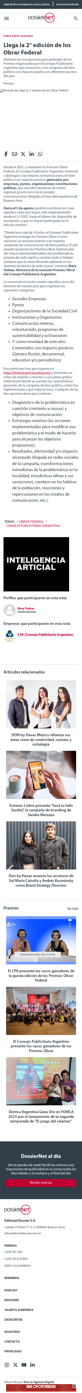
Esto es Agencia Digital (39, 1382)
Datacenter (13, 1320)
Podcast (11, 1290)
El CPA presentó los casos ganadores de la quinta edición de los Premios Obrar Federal (41, 976)
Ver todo (73, 908)
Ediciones (11, 1300)
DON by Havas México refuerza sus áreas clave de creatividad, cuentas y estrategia (41, 740)
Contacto (12, 1341)
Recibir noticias (41, 1183)
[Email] (14, 155)
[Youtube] (23, 1366)
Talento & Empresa (18, 1310)
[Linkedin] (31, 155)
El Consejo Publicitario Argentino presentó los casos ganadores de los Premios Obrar (41, 1046)
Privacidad (12, 1351)
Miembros (11, 1278)
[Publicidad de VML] (36, 590)
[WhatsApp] (40, 155)
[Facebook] (6, 155)
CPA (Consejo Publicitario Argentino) (45, 635)
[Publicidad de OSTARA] (41, 1391)
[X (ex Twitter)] (23, 155)
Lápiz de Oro (13, 1252)
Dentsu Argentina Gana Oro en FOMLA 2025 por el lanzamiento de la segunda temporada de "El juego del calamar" (41, 1117)
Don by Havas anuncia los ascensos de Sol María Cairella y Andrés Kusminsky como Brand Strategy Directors (41, 881)
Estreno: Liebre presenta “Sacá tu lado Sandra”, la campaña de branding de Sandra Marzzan (41, 810)
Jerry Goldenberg (17, 1266)
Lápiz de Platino (16, 1259)
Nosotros (12, 1332)
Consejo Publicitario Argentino (33, 526)
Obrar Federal (31, 522)
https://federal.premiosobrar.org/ (27, 373)
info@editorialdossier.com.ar (22, 1233)
